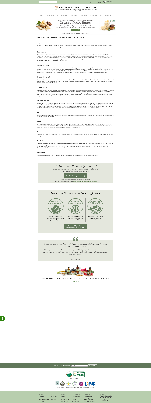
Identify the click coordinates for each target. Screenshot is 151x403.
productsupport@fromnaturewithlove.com (85, 181)
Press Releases (76, 396)
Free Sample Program (89, 398)
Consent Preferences (44, 399)
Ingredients (50, 16)
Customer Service (43, 398)
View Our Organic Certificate (75, 378)
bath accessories (62, 16)
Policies (53, 398)
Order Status (54, 396)
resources (108, 16)
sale (100, 16)
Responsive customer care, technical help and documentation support (95, 218)
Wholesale (53, 399)
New (41, 16)
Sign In (99, 2)
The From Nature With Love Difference (76, 193)
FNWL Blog (102, 399)
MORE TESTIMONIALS (75, 259)
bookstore (93, 16)
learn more (75, 282)
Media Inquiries (76, 401)
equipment (74, 16)
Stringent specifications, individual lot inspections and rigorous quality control (55, 218)
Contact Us (41, 396)
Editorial (74, 399)
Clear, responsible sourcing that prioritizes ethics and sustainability (75, 218)
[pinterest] (110, 397)
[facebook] (101, 397)
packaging (84, 16)
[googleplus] (103, 397)
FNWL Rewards (82, 2)
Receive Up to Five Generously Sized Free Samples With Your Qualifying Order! (75, 279)
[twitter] (108, 397)
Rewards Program (88, 396)
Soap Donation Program (89, 401)
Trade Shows (75, 398)
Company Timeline (65, 398)
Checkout (109, 2)
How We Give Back (65, 399)
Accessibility (41, 401)
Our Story (63, 396)
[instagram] (106, 397)
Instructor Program (88, 399)
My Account (92, 2)
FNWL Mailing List (104, 400)
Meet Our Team (64, 401)
